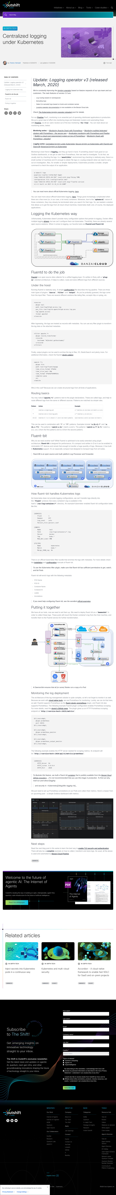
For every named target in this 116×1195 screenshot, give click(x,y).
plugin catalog (67, 355)
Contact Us (68, 1142)
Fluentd (34, 277)
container (71, 775)
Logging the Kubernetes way (14, 89)
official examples (84, 601)
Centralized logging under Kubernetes (60, 144)
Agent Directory (106, 1146)
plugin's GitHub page (59, 708)
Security (54, 983)
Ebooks (104, 1119)
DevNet (49, 1136)
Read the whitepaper (17, 902)
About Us (68, 1117)
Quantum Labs (51, 1141)
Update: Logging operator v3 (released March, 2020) (14, 84)
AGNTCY (49, 1144)
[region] (25, 1190)
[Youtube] (16, 1120)
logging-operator (64, 90)
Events (67, 1139)
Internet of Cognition (53, 1119)
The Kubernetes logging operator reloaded (55, 112)
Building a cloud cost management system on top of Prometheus (60, 136)
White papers (106, 1128)
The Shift (67, 1122)
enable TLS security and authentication (93, 848)
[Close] (47, 1187)
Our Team (68, 1119)
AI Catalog (105, 1149)
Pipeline (40, 117)
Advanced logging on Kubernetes (54, 147)
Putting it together (10, 103)
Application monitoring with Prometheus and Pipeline (89, 133)
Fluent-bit (8, 98)
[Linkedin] (12, 1120)
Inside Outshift (87, 1130)
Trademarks (59, 1186)
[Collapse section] (25, 84)
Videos (104, 1122)
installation (38, 562)
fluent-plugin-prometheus (76, 703)
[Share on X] (6, 113)
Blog (80, 8)
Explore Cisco (51, 1175)
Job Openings (69, 1130)
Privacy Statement (7, 1192)
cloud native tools (56, 700)
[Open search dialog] (112, 8)
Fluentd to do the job (11, 94)
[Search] (5, 14)
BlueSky (67, 1155)
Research (49, 1139)
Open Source (51, 1128)
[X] (7, 1120)
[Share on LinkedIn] (10, 113)
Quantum (49, 1125)
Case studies (106, 1130)
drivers (46, 221)
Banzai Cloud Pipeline (60, 854)
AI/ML (48, 1122)
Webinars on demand (108, 1125)
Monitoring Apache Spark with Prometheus (65, 131)
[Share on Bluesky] (19, 113)
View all (104, 1117)
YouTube (67, 1144)
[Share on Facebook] (15, 113)
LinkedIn (67, 1147)
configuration (69, 290)
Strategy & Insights (89, 1125)
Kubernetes (35, 860)
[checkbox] (86, 1063)
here (77, 191)
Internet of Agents (52, 1117)
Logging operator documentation (47, 107)
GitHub (67, 1150)
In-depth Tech (87, 1122)
